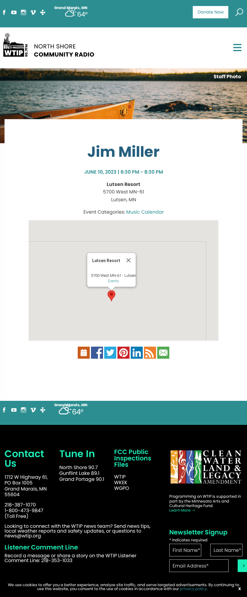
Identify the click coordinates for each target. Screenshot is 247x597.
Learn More (180, 510)
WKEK (120, 482)
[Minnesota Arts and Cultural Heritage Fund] (205, 470)
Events (113, 281)
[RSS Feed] (150, 355)
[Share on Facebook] (97, 355)
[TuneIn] (43, 14)
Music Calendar (145, 212)
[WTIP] (50, 47)
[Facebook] (4, 14)
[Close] (128, 260)
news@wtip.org (23, 535)
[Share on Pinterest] (123, 355)
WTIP (120, 476)
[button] (111, 296)
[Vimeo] (33, 14)
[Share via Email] (163, 355)
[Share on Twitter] (110, 355)
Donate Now (211, 12)
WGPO (121, 488)
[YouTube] (14, 14)
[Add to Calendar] (84, 355)
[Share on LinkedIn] (137, 355)
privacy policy (193, 588)
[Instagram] (23, 14)
